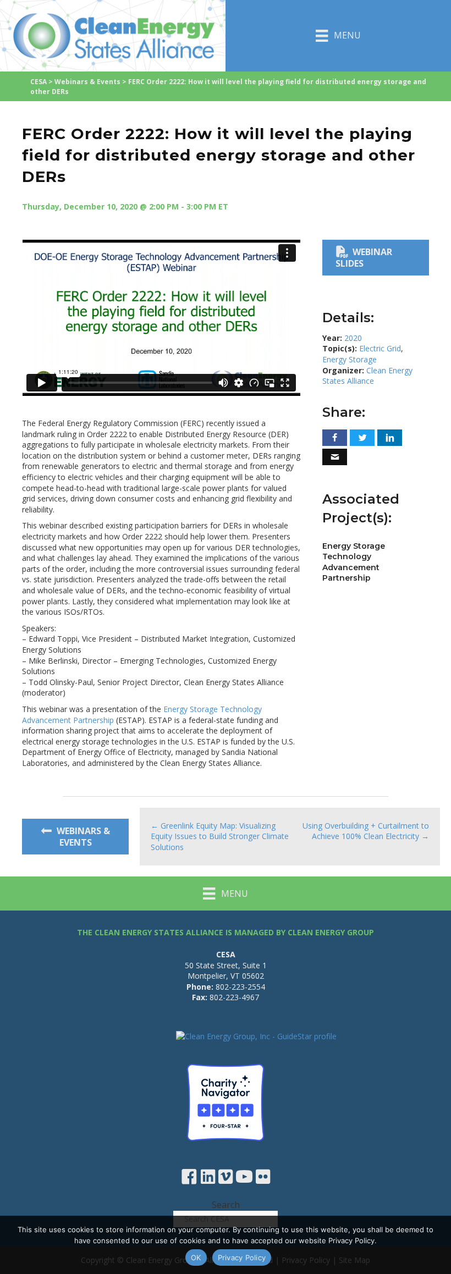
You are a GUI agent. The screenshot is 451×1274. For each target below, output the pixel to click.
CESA (38, 81)
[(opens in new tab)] (225, 1101)
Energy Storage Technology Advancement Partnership (353, 562)
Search (226, 1205)
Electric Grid (380, 348)
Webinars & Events (87, 81)
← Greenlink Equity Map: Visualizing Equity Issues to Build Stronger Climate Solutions (220, 836)
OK (196, 1257)
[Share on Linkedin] (389, 437)
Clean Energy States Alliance (367, 376)
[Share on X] (362, 437)
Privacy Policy (242, 1257)
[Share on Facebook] (334, 437)
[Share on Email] (334, 457)
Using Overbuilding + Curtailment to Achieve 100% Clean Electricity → (365, 831)
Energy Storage (349, 359)
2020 (353, 338)
